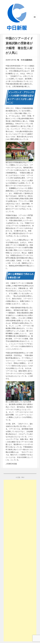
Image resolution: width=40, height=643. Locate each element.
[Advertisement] (20, 560)
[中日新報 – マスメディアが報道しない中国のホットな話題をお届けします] (17, 17)
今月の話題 (25, 60)
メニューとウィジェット (34, 17)
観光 (30, 60)
